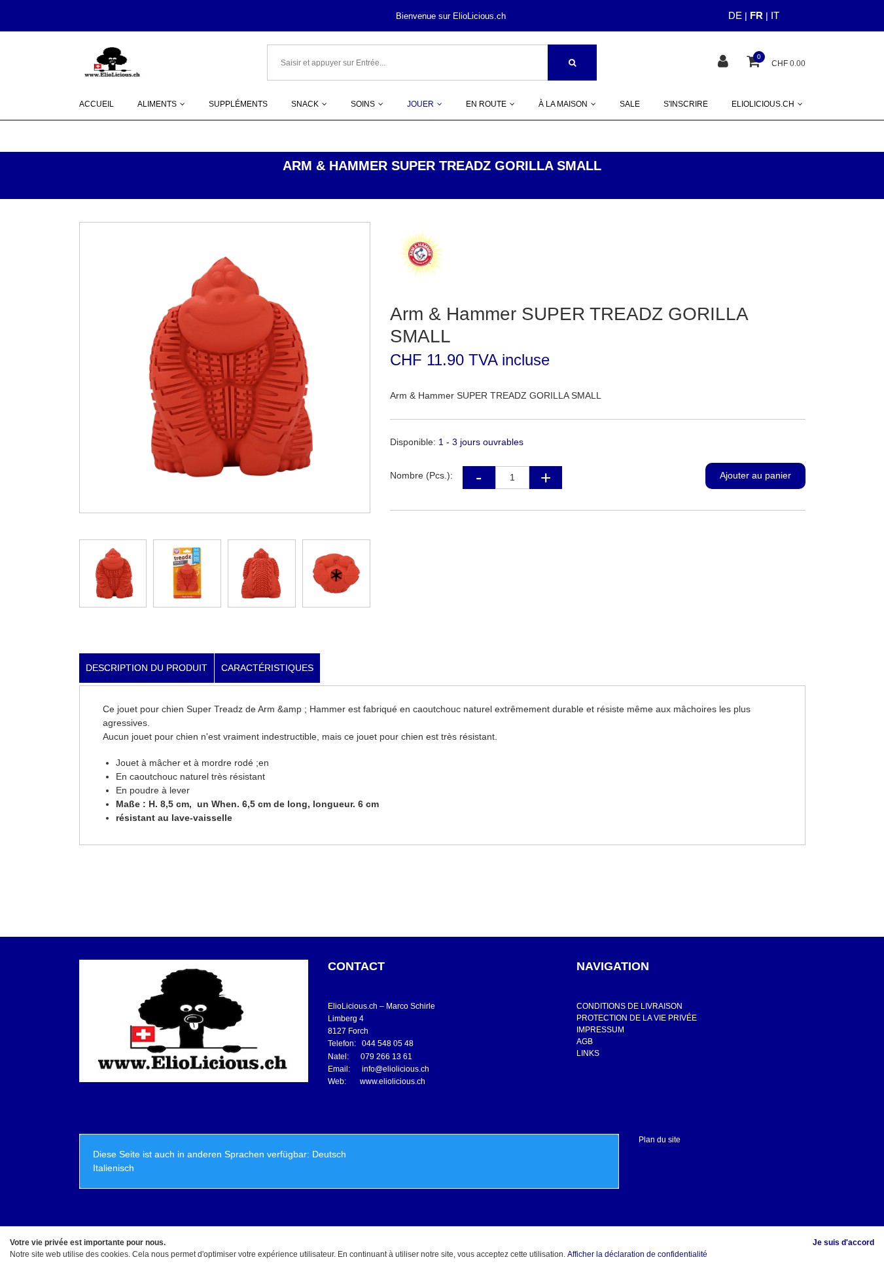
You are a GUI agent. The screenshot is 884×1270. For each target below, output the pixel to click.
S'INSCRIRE (685, 104)
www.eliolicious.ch (392, 1081)
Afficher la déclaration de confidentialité (637, 1254)
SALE (630, 104)
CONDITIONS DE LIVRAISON (629, 1006)
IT (775, 15)
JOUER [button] (420, 104)
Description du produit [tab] (146, 667)
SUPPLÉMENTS (238, 104)
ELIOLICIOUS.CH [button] (763, 104)
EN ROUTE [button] (486, 104)
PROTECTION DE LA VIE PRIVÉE (636, 1018)
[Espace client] (725, 62)
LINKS (587, 1053)
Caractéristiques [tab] (267, 667)
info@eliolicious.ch (395, 1069)
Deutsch (329, 1154)
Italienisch (113, 1168)
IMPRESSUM (600, 1029)
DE (735, 15)
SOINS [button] (363, 104)
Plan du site (660, 1139)
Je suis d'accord (843, 1242)
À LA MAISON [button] (563, 104)
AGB (584, 1041)
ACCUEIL (96, 104)
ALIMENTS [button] (157, 104)
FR (756, 15)
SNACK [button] (305, 104)
